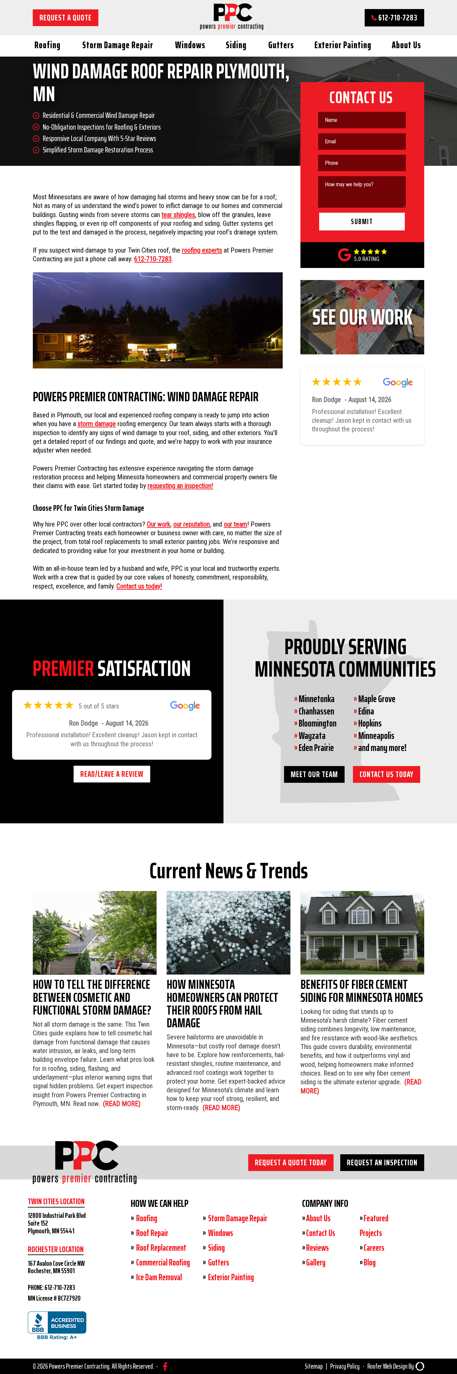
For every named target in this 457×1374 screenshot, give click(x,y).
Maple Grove (376, 698)
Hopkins (370, 723)
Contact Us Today (387, 774)
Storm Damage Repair (117, 45)
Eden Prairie (316, 747)
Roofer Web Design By (390, 1366)
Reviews (317, 1247)
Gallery (316, 1262)
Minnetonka (317, 698)
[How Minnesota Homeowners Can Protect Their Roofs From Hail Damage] (228, 1001)
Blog (370, 1262)
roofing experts (202, 250)
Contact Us (320, 1233)
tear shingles (178, 215)
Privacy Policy (345, 1366)
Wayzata (312, 735)
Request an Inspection (382, 1162)
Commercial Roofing (162, 1262)
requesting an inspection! (180, 486)
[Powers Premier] (84, 1175)
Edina (366, 711)
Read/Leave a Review (112, 795)
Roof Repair (151, 1233)
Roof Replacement (160, 1247)
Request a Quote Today (291, 1162)
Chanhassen (316, 711)
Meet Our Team (314, 774)
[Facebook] (165, 1366)
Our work (158, 524)
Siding (236, 45)
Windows (190, 45)
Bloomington (318, 723)
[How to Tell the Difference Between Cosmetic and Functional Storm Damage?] (95, 999)
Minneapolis (376, 735)
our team (235, 524)
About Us (406, 45)
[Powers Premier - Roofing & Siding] (231, 27)
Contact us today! (139, 586)
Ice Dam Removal (158, 1277)
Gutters (281, 45)
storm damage (97, 424)
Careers (374, 1247)
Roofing (47, 45)
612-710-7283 (397, 17)
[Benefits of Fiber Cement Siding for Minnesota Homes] (362, 993)
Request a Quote (65, 17)
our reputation (191, 524)
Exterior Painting (342, 45)
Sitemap (314, 1366)
